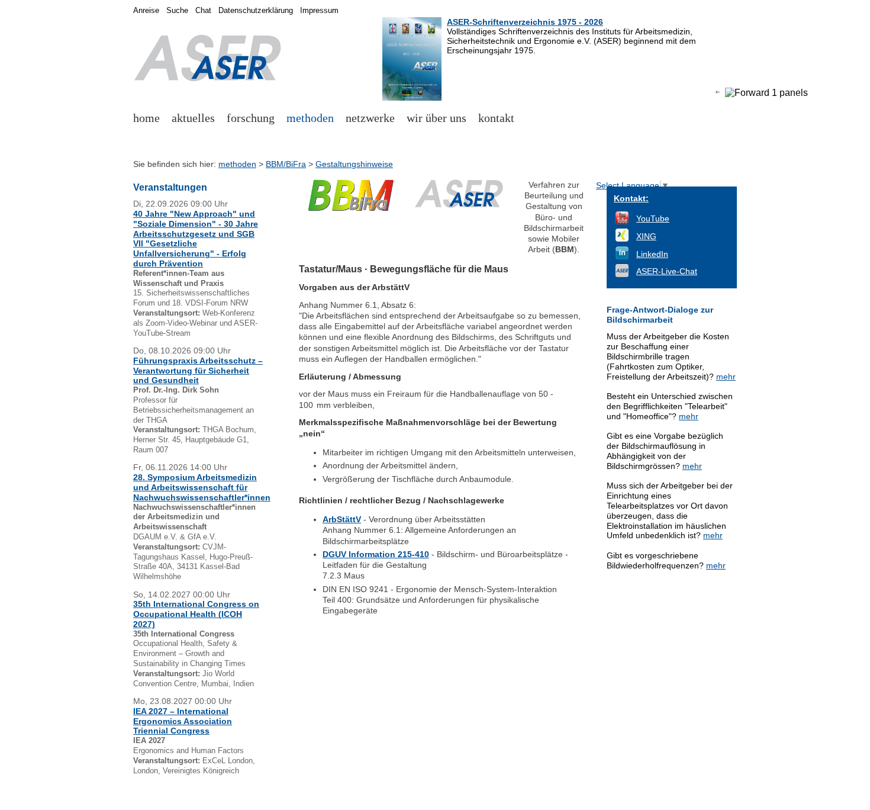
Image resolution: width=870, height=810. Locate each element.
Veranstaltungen (170, 187)
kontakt (496, 117)
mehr (726, 376)
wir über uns (436, 117)
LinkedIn (652, 254)
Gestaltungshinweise (354, 164)
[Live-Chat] (622, 274)
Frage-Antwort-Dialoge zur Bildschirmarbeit (660, 314)
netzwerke (370, 117)
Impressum (319, 11)
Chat (203, 11)
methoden (310, 117)
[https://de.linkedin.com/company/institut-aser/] (622, 256)
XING (646, 236)
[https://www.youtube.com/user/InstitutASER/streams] (622, 221)
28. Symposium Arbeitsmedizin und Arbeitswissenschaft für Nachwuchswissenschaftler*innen (201, 487)
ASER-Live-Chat (666, 271)
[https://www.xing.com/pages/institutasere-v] (622, 238)
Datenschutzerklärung (255, 11)
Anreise (146, 11)
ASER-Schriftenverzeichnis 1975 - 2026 (525, 22)
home (146, 117)
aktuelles (193, 117)
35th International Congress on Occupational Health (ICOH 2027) (196, 614)
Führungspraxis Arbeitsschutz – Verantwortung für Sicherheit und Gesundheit (198, 370)
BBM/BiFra (286, 164)
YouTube (652, 218)
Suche (177, 11)
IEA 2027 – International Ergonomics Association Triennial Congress (182, 721)
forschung (251, 117)
